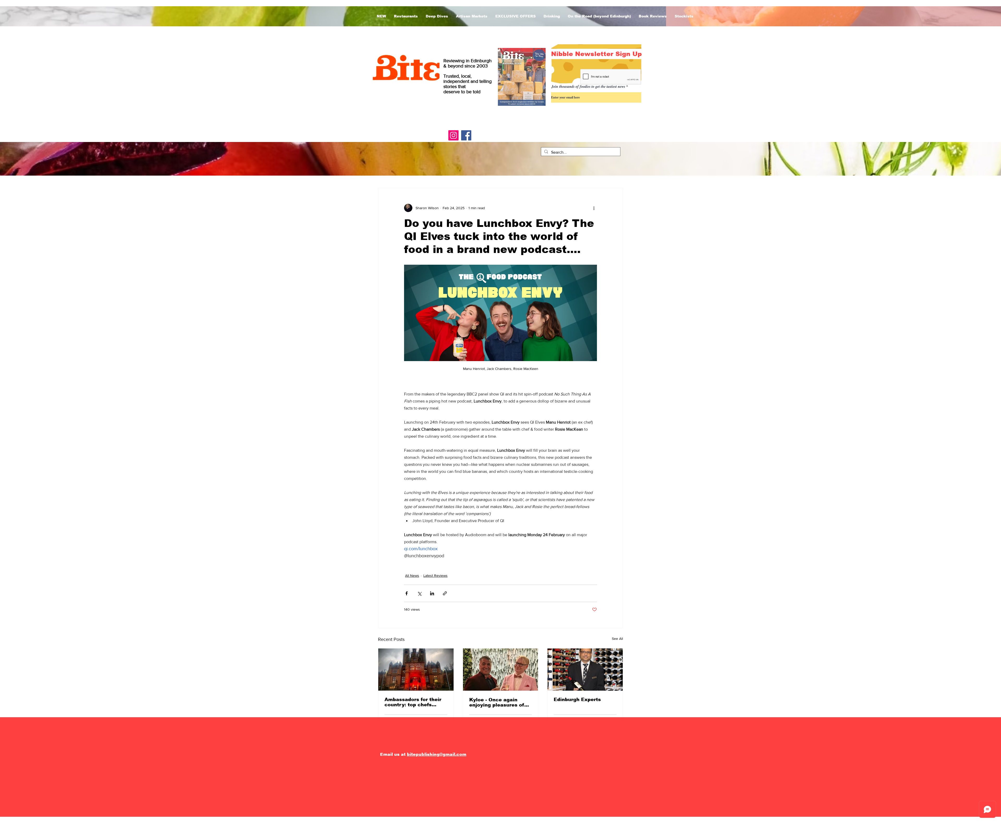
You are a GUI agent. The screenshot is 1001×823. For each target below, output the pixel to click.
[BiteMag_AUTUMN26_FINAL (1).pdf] (522, 77)
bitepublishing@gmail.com (436, 754)
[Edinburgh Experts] (585, 669)
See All (617, 638)
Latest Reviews (435, 575)
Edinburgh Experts (577, 699)
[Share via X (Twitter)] (419, 593)
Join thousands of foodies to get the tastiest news (588, 86)
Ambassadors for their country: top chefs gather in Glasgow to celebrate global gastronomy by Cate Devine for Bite (412, 702)
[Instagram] (453, 135)
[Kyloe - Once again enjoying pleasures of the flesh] (500, 669)
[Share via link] (444, 593)
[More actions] (594, 208)
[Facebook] (466, 135)
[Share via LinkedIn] (432, 593)
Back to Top (9, 800)
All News (412, 575)
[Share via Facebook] (406, 593)
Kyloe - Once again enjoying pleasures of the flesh (496, 702)
